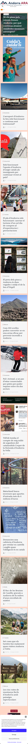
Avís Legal (19, 742)
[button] (26, 716)
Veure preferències (14, 738)
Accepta (14, 730)
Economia (6, 14)
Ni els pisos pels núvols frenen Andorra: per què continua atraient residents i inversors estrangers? (13, 24)
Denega (14, 734)
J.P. (6, 34)
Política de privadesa (12, 742)
